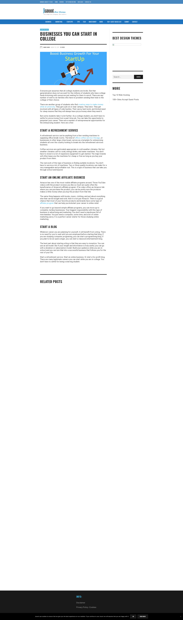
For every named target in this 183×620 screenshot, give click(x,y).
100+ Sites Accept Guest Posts (125, 99)
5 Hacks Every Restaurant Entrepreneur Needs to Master (90, 437)
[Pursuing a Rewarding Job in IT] (52, 363)
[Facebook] (127, 2)
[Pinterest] (130, 2)
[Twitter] (133, 2)
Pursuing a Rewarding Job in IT (50, 436)
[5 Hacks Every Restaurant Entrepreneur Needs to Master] (87, 363)
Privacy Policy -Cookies (86, 607)
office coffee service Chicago (87, 138)
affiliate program (47, 203)
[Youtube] (136, 2)
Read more (143, 616)
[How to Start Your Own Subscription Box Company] (52, 513)
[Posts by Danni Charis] (41, 47)
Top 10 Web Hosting (121, 95)
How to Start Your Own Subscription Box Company (53, 587)
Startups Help (44, 29)
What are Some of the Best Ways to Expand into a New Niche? (91, 587)
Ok (133, 616)
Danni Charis (46, 47)
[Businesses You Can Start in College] (73, 68)
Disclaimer (80, 603)
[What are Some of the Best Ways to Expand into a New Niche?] (87, 513)
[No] (181, 617)
